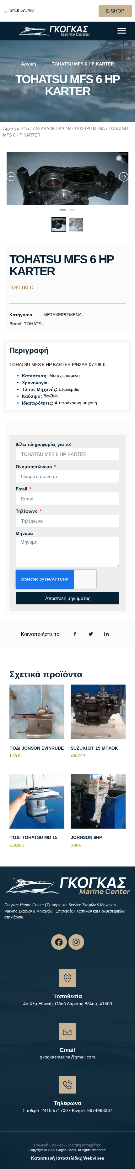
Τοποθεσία (67, 996)
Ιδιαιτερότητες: (37, 403)
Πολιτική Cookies (48, 1145)
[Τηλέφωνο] (67, 1085)
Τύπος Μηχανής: (39, 389)
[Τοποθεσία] (67, 978)
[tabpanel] (67, 197)
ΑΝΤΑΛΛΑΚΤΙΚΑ (48, 128)
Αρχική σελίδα (16, 128)
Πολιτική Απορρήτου (84, 1145)
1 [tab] (63, 212)
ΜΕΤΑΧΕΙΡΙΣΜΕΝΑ (86, 128)
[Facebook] (59, 942)
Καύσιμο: (32, 396)
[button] (121, 31)
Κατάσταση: (35, 375)
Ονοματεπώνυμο (34, 466)
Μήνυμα (24, 533)
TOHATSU (34, 323)
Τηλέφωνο (27, 511)
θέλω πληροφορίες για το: (44, 444)
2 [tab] (72, 212)
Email (22, 488)
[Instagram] (76, 942)
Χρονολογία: (35, 382)
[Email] (67, 1031)
